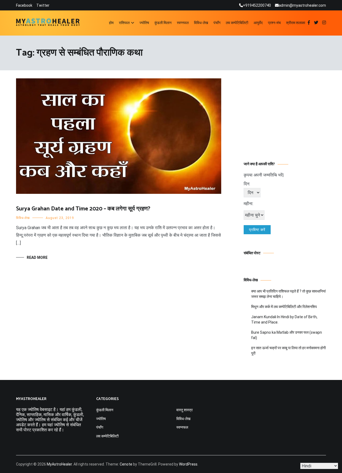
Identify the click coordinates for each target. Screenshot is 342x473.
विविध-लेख (201, 23)
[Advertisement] (285, 111)
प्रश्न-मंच (274, 23)
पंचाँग (216, 23)
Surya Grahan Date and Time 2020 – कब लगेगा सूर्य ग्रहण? (83, 208)
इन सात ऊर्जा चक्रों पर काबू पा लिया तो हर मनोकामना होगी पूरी (288, 350)
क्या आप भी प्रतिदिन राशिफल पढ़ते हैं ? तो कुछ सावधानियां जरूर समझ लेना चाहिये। (288, 294)
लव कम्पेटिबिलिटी (237, 23)
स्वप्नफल (183, 23)
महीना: (248, 203)
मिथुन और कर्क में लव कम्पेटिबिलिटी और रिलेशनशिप (284, 307)
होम (111, 23)
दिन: (247, 183)
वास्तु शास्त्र (184, 410)
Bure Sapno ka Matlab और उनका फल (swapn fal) (286, 335)
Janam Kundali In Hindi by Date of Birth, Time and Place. (284, 319)
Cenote (126, 464)
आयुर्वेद (258, 23)
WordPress (188, 464)
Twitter (42, 5)
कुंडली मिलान (163, 23)
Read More (37, 257)
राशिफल (124, 23)
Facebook (24, 5)
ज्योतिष (144, 23)
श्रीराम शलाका (295, 23)
